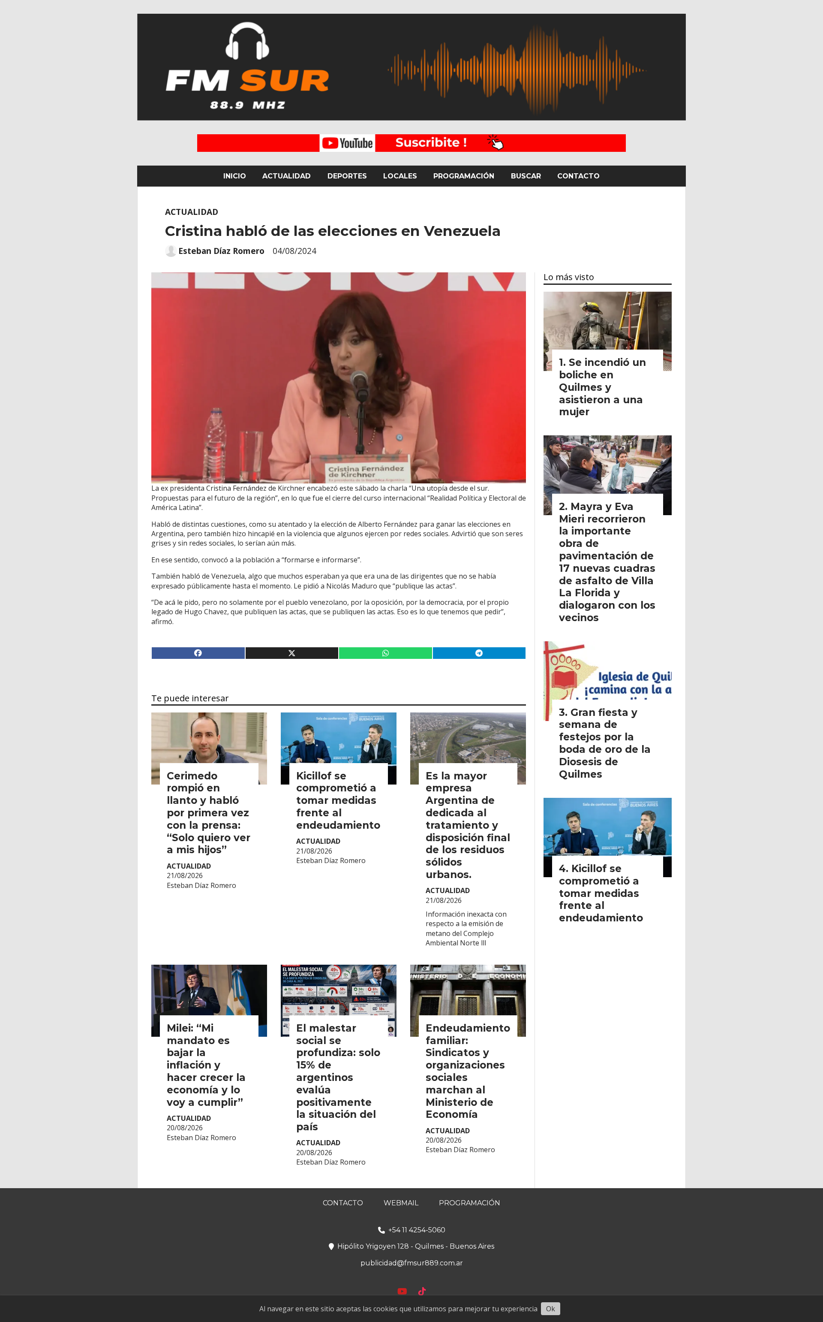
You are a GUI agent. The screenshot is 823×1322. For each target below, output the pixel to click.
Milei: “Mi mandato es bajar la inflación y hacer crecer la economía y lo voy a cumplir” (206, 1065)
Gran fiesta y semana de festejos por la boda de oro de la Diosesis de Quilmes (605, 743)
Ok (550, 1308)
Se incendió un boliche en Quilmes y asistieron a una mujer (602, 387)
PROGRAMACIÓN (463, 176)
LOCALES (400, 176)
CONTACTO (578, 176)
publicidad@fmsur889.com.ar (411, 1263)
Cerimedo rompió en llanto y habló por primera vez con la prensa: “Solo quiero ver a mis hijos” (208, 813)
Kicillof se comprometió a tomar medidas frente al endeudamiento (338, 800)
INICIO (234, 176)
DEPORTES (347, 176)
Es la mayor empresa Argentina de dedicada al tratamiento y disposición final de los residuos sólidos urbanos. (468, 825)
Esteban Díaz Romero (221, 251)
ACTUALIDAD (286, 176)
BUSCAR (526, 176)
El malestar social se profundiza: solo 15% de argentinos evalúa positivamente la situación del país (338, 1077)
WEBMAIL (401, 1203)
